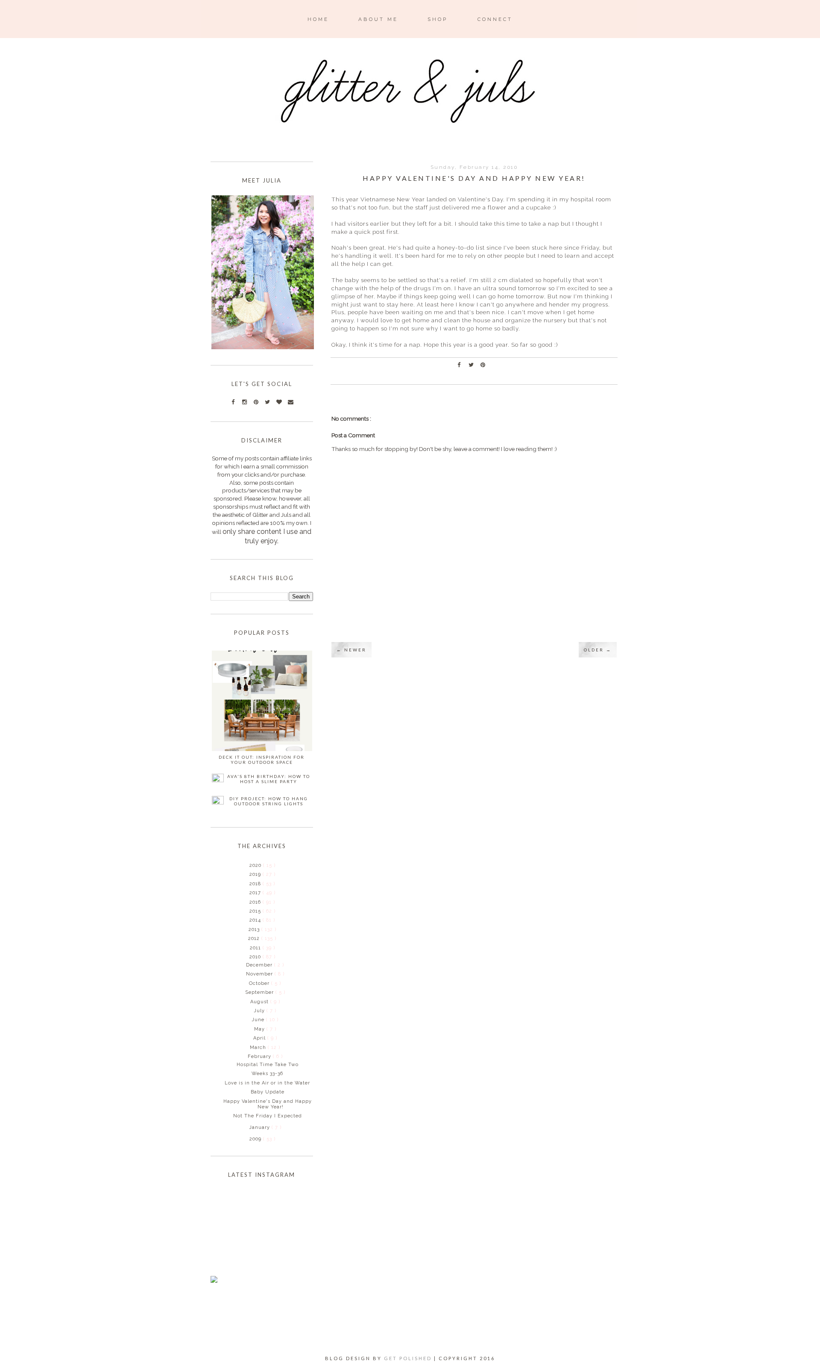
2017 (256, 893)
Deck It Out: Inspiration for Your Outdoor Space (262, 759)
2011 (256, 948)
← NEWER (351, 649)
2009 (256, 1139)
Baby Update (267, 1092)
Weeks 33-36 (267, 1073)
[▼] (248, 956)
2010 (256, 957)
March (259, 1047)
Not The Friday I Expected (267, 1116)
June (259, 1019)
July (260, 1011)
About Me (378, 19)
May (260, 1029)
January (260, 1127)
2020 (256, 865)
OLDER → (598, 649)
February (260, 1056)
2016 (256, 902)
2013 (255, 929)
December (260, 965)
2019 (256, 874)
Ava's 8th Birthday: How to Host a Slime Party (268, 779)
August (260, 1002)
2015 (256, 911)
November (260, 974)
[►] (248, 865)
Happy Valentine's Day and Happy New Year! (267, 1104)
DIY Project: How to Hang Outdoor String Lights (268, 801)
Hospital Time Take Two (268, 1064)
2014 (256, 920)
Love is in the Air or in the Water (267, 1083)
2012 (254, 938)
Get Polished (409, 1358)
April (260, 1038)
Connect (494, 19)
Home (318, 19)
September (260, 992)
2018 (256, 884)
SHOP (438, 19)
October (260, 983)
